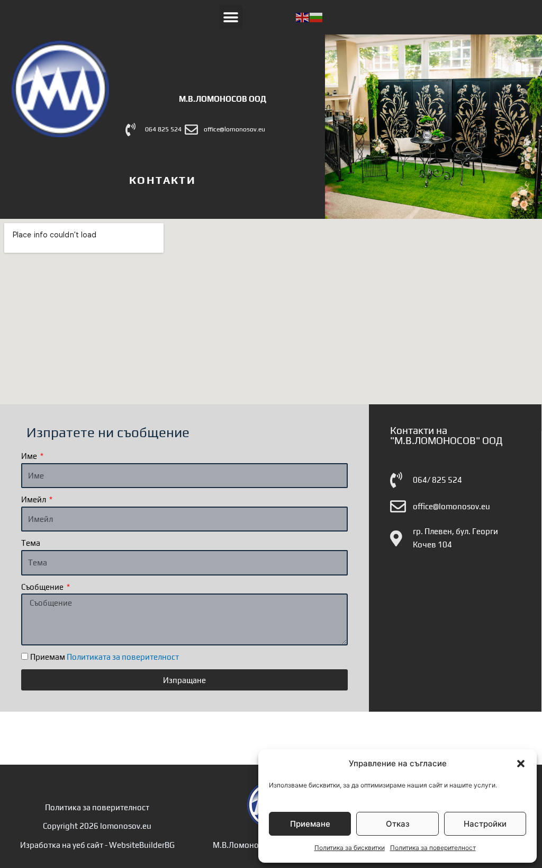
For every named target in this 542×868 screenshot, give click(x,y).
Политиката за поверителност (123, 656)
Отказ (398, 824)
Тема (30, 542)
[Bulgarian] (316, 17)
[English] (303, 17)
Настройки (485, 824)
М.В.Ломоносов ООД (222, 98)
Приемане (310, 824)
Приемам (104, 656)
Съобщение (43, 586)
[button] (521, 763)
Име (30, 455)
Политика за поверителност (433, 848)
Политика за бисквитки (349, 848)
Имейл (34, 499)
